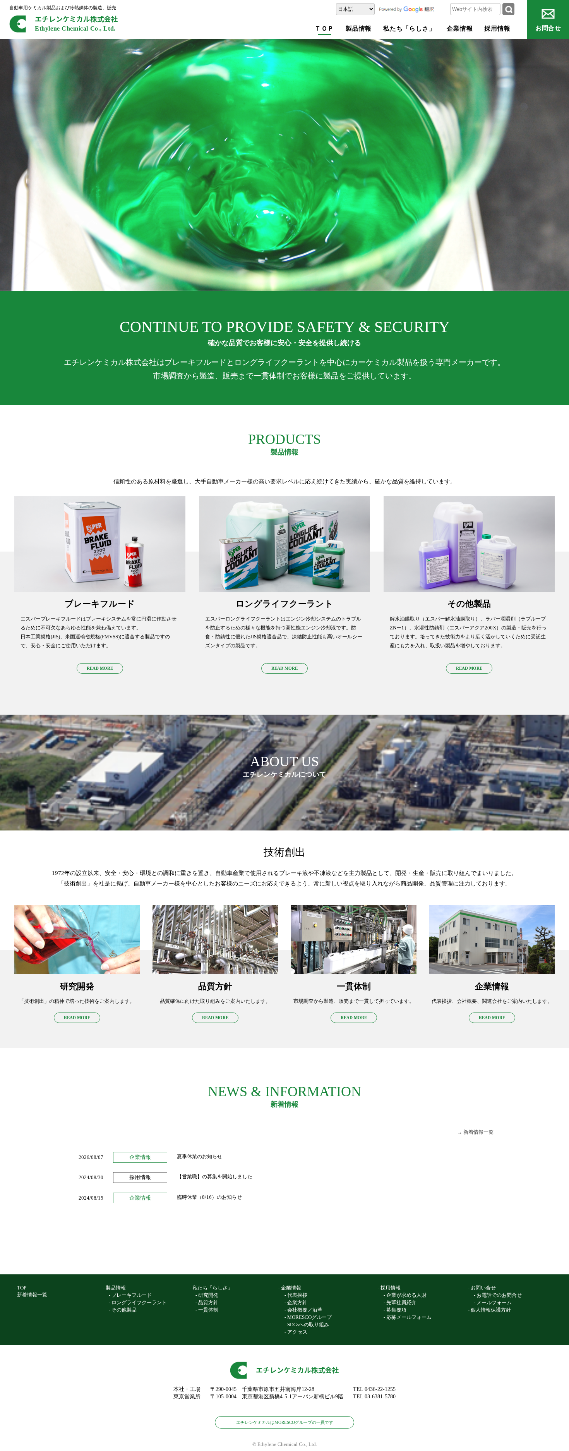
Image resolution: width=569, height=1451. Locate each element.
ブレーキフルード (131, 1295)
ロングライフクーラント (139, 1302)
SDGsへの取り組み (308, 1324)
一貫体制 (208, 1310)
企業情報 (460, 28)
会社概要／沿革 (304, 1310)
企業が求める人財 (406, 1295)
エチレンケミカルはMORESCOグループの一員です (284, 1422)
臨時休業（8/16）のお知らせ (209, 1197)
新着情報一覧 (32, 1295)
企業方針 (297, 1302)
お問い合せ (483, 1288)
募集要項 (396, 1310)
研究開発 (208, 1295)
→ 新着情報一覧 (475, 1132)
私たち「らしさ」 (409, 28)
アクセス (297, 1332)
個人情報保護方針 (491, 1310)
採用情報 (497, 28)
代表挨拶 (297, 1295)
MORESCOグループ (309, 1317)
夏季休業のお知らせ (199, 1156)
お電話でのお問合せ (499, 1295)
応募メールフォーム (409, 1317)
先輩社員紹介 (401, 1302)
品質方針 (208, 1302)
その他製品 (124, 1310)
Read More (100, 668)
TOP (21, 1288)
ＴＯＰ (324, 28)
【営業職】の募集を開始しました (214, 1176)
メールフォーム (494, 1302)
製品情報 (359, 28)
